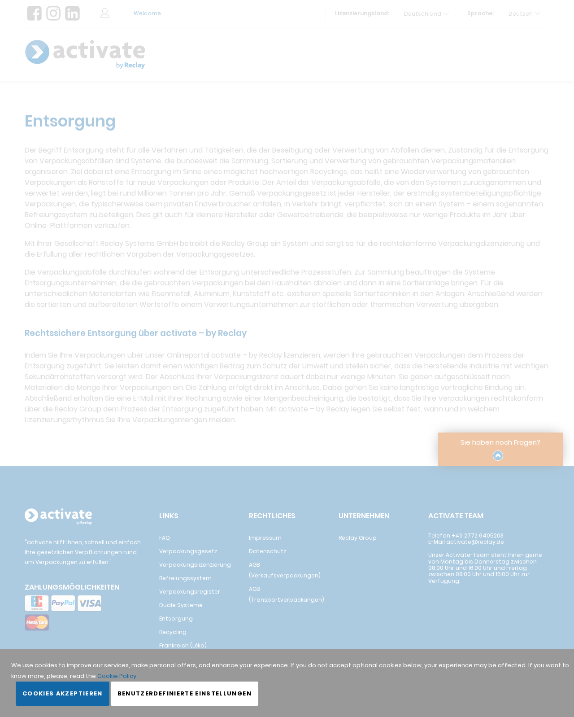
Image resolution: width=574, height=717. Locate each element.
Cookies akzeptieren (62, 693)
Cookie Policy (116, 676)
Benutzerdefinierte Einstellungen (184, 693)
